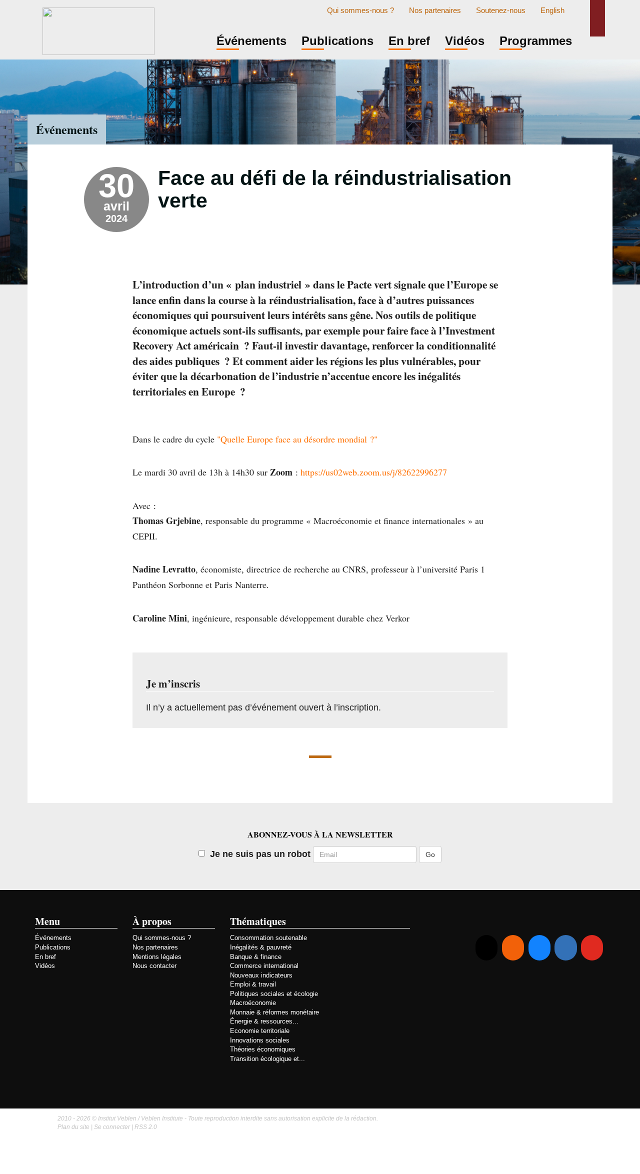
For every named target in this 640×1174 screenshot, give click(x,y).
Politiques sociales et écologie (274, 994)
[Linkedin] (565, 947)
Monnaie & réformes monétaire (274, 1012)
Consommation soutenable (268, 938)
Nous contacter (154, 966)
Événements (67, 129)
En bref (45, 956)
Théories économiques (263, 1049)
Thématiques (258, 921)
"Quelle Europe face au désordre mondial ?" (297, 439)
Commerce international (264, 966)
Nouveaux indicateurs (261, 975)
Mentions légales (157, 956)
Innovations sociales (260, 1040)
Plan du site (74, 1127)
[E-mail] (487, 947)
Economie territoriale (260, 1030)
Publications (52, 947)
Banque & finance (256, 956)
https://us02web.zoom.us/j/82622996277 (373, 472)
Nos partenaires (435, 10)
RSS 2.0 (145, 1127)
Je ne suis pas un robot (260, 854)
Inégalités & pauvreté (261, 947)
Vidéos (45, 966)
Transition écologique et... (267, 1058)
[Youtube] (592, 947)
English (552, 10)
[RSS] (513, 947)
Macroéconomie (253, 1002)
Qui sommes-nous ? (360, 10)
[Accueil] (98, 30)
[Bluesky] (539, 947)
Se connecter (112, 1127)
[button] (597, 18)
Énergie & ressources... (264, 1021)
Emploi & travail (253, 984)
